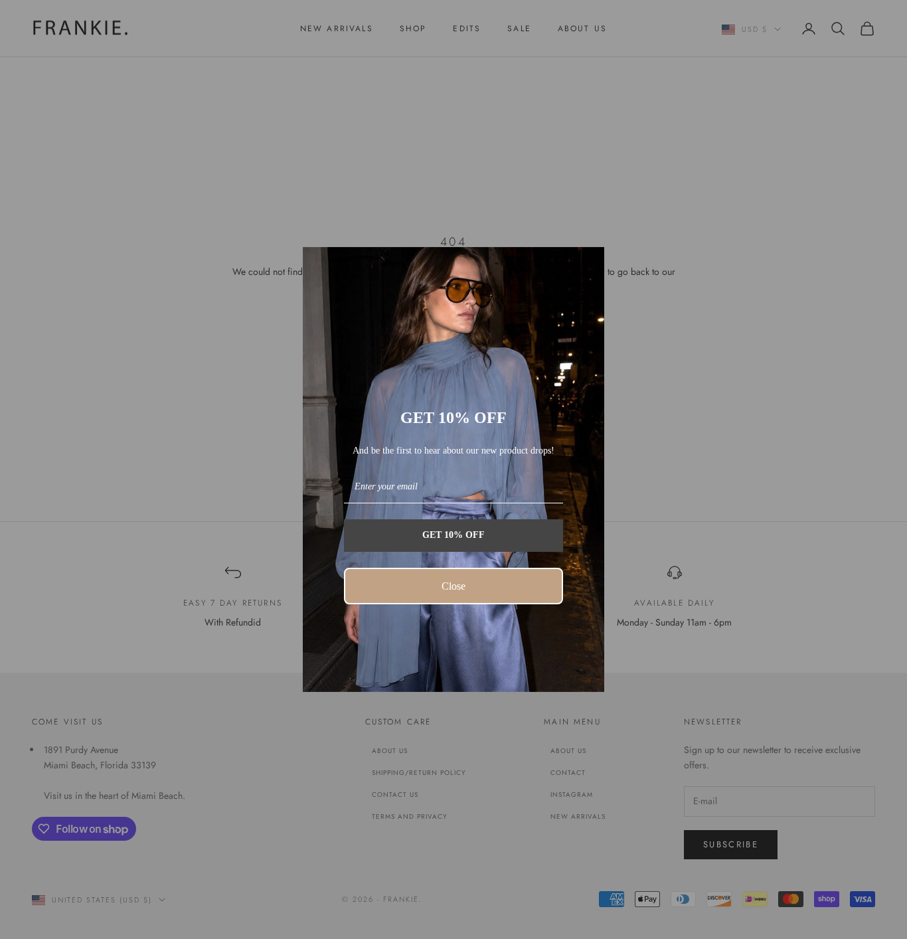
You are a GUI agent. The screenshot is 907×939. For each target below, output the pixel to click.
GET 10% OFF (453, 535)
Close (453, 586)
